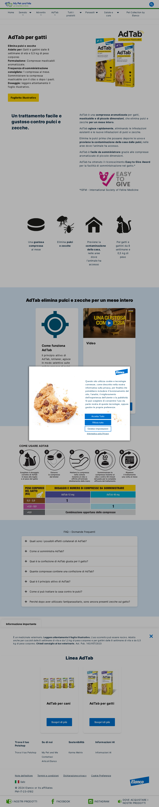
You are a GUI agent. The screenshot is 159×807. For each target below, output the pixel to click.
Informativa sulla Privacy (98, 434)
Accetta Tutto (97, 416)
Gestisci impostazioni (98, 428)
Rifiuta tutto (98, 422)
